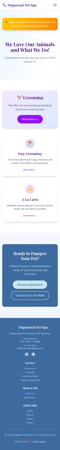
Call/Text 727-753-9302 (30, 295)
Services (30, 415)
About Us (30, 393)
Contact (30, 422)
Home (30, 411)
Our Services (30, 368)
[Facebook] (26, 354)
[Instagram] (33, 354)
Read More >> (30, 119)
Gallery (30, 418)
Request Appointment (30, 284)
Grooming (30, 372)
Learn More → (30, 169)
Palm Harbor (40, 441)
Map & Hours (30, 397)
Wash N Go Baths (30, 376)
